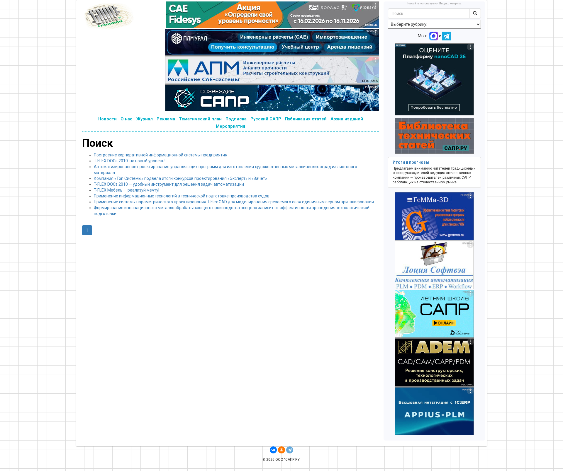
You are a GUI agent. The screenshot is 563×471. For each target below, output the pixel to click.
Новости (107, 119)
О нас (127, 119)
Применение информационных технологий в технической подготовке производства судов (181, 196)
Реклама (166, 119)
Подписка (236, 119)
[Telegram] (289, 449)
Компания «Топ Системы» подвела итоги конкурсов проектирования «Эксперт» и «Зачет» (180, 178)
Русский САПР (265, 119)
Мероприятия (230, 126)
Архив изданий (346, 119)
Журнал (144, 119)
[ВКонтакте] (273, 449)
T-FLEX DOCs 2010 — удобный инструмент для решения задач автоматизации (169, 184)
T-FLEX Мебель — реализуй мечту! (126, 190)
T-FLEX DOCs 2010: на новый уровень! (129, 160)
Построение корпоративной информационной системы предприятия (160, 155)
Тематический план (200, 119)
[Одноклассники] (281, 449)
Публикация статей (306, 119)
